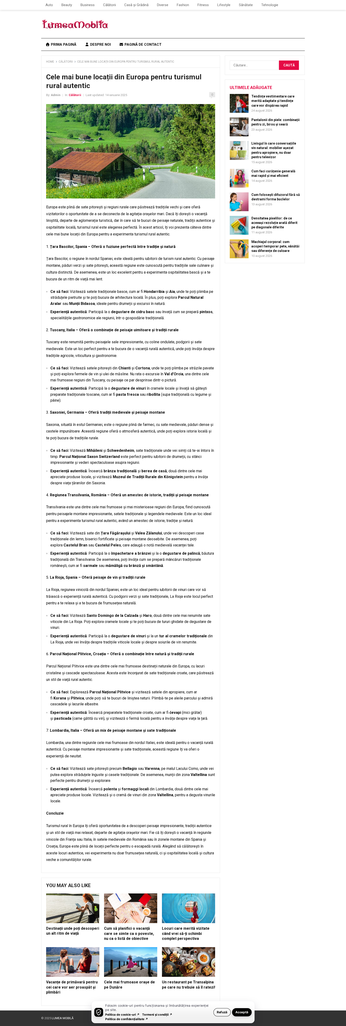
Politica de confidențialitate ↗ (126, 1019)
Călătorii (109, 5)
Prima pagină (63, 44)
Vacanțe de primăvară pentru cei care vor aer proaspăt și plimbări (72, 987)
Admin (55, 95)
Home (50, 61)
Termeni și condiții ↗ (157, 1014)
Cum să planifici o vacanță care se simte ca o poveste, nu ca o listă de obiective (129, 933)
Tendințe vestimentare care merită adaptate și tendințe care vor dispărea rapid (272, 100)
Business (87, 5)
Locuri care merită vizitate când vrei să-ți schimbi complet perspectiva (185, 933)
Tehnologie (269, 5)
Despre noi (100, 44)
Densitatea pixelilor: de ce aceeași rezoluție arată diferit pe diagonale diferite (274, 222)
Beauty (66, 5)
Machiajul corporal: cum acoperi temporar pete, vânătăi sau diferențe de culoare (275, 246)
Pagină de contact (142, 44)
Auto (49, 5)
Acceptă (241, 1012)
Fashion (183, 5)
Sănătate (246, 5)
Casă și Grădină (136, 5)
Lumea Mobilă (62, 1018)
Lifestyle (223, 5)
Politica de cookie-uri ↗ (122, 1014)
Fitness (203, 5)
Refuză (222, 1012)
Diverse (162, 5)
